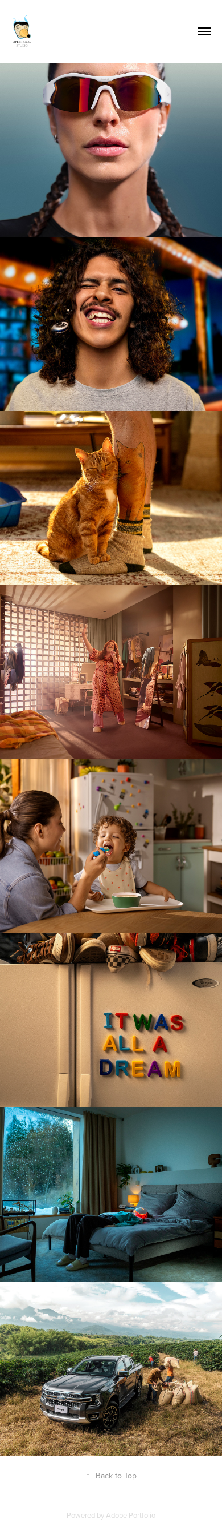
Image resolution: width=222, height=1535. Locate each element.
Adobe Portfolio (130, 1515)
